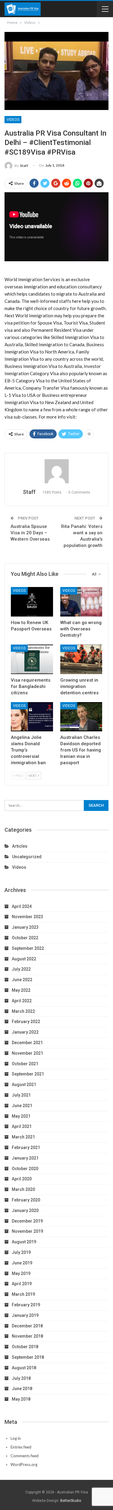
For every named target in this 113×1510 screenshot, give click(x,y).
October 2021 (25, 1063)
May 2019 (21, 1273)
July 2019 (21, 1252)
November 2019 (27, 1231)
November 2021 (27, 1053)
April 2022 (22, 1000)
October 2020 (25, 1168)
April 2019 (22, 1283)
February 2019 (26, 1304)
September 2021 (28, 1074)
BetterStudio (70, 1501)
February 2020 (26, 1200)
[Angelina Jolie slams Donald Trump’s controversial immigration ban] (32, 717)
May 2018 (21, 1399)
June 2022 (22, 979)
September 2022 (28, 948)
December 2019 (27, 1221)
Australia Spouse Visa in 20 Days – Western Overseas (30, 533)
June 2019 (22, 1262)
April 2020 (22, 1178)
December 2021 (27, 1042)
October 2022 (25, 937)
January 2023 (25, 927)
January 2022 (25, 1032)
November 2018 (27, 1336)
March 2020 (23, 1189)
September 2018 (28, 1357)
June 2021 (22, 1105)
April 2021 (22, 1126)
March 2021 (23, 1137)
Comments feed (25, 1455)
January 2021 (25, 1158)
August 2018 (24, 1367)
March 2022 (23, 1011)
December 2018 (27, 1325)
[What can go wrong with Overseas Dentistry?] (81, 602)
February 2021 (26, 1147)
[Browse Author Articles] (56, 471)
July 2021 (21, 1095)
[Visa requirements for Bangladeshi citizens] (32, 659)
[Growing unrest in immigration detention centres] (81, 659)
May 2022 (21, 990)
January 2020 (25, 1210)
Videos (13, 120)
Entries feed (21, 1447)
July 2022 (21, 969)
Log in (16, 1438)
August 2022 (24, 958)
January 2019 (25, 1315)
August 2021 (24, 1084)
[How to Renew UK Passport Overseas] (32, 602)
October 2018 (25, 1346)
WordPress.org (24, 1464)
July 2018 (21, 1378)
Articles (19, 846)
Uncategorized (27, 856)
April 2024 (22, 906)
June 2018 (22, 1388)
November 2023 (27, 916)
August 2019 (24, 1241)
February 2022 (26, 1021)
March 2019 (23, 1294)
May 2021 (21, 1116)
